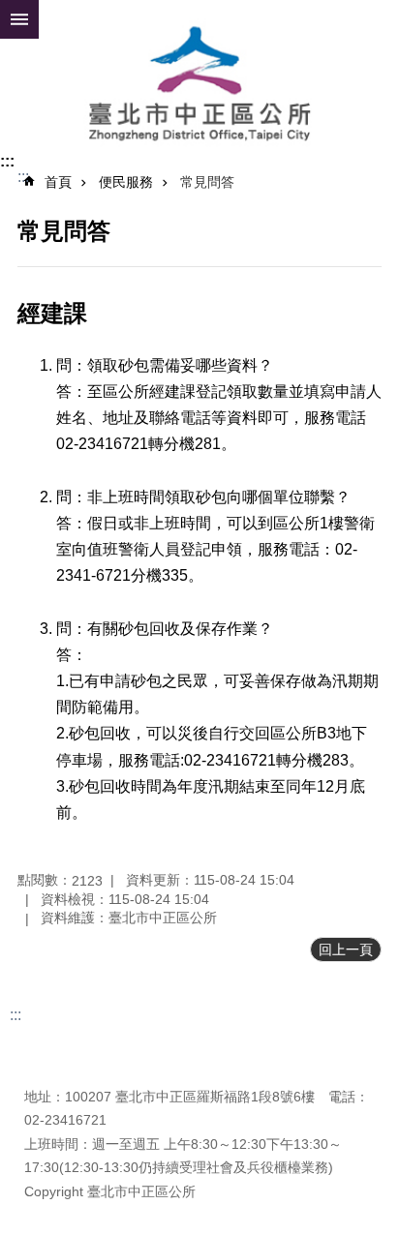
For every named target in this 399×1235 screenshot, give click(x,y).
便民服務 (126, 182)
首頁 (58, 182)
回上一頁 (346, 949)
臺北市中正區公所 (199, 85)
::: (7, 161)
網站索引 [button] (19, 19)
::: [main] (23, 176)
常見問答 (207, 182)
